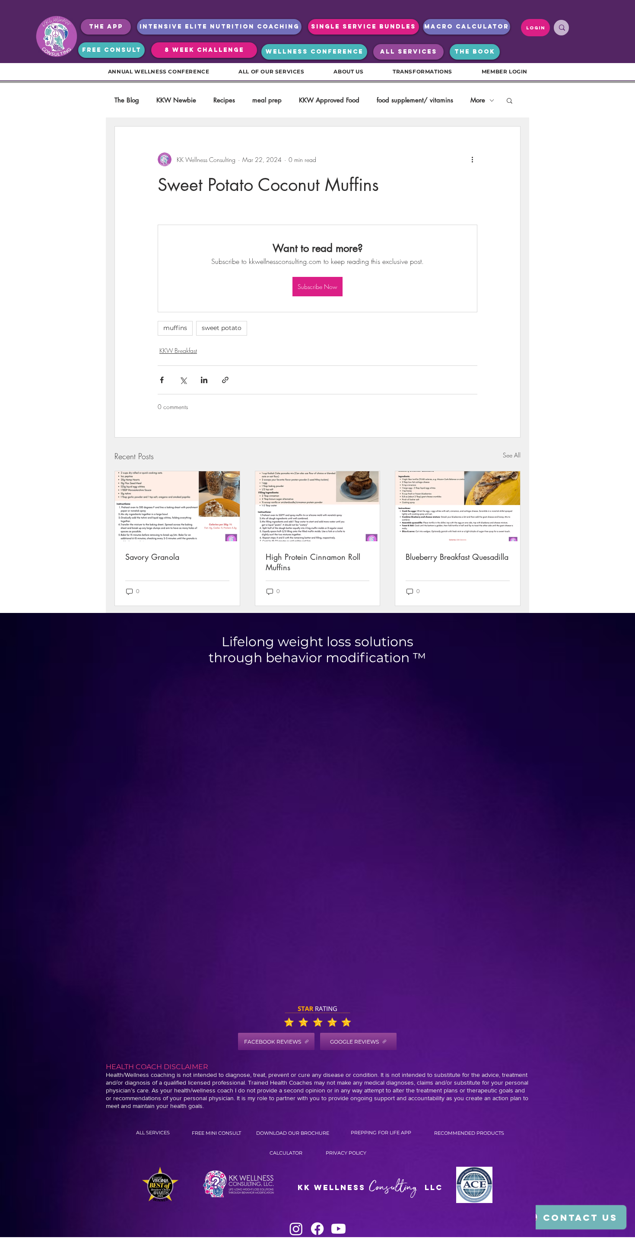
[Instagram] (296, 1228)
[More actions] (472, 159)
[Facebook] (317, 1228)
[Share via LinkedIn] (204, 380)
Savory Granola (152, 557)
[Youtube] (338, 1228)
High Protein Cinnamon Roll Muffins (313, 562)
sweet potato (221, 328)
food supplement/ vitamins (415, 100)
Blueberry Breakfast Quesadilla (457, 557)
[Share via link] (225, 380)
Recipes (224, 100)
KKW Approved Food (329, 100)
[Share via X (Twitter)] (183, 380)
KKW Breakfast (178, 350)
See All (512, 455)
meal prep (267, 100)
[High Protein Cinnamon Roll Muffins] (317, 506)
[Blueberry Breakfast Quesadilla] (457, 506)
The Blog (126, 100)
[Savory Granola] (177, 506)
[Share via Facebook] (162, 380)
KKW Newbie (176, 100)
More (477, 100)
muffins (175, 328)
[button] (509, 100)
